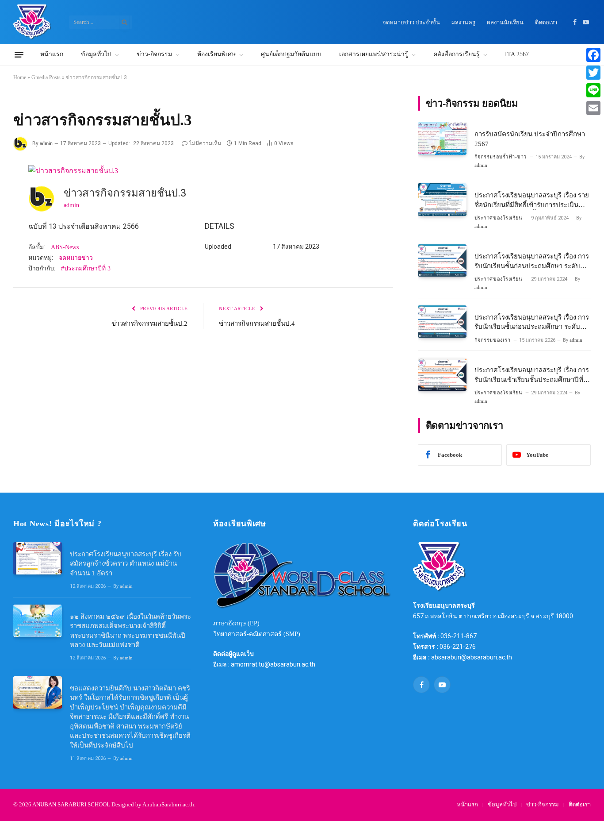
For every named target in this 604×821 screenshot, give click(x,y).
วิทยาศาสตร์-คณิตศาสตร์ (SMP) (256, 634)
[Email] (593, 108)
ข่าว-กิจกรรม (154, 54)
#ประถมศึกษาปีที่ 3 (86, 268)
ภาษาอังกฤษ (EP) (236, 623)
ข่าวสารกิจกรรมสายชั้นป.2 (149, 323)
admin (46, 143)
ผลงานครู (463, 22)
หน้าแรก (51, 54)
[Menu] (19, 54)
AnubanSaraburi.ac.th (168, 804)
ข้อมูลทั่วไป (96, 54)
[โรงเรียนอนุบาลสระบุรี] (32, 22)
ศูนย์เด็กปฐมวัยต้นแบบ (291, 54)
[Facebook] (593, 55)
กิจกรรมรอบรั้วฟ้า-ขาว (500, 156)
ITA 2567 (517, 54)
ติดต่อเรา (546, 22)
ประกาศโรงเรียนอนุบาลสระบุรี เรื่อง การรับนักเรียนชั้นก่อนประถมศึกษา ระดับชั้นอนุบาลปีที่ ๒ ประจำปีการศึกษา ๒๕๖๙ (531, 323)
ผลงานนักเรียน (505, 22)
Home (19, 77)
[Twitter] (593, 72)
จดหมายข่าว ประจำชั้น (411, 22)
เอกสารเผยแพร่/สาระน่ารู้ (373, 54)
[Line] (593, 90)
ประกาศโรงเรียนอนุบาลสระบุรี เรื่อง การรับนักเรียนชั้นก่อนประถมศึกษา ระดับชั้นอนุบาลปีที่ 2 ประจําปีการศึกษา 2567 (531, 262)
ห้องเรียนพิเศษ (216, 54)
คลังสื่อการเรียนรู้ (456, 54)
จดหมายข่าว (76, 257)
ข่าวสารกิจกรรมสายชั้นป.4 (257, 323)
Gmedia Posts (46, 77)
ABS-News (65, 247)
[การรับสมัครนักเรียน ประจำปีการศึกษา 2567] (442, 138)
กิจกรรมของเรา (492, 340)
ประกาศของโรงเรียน (498, 217)
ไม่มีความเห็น (205, 143)
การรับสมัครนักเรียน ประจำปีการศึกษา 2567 (529, 139)
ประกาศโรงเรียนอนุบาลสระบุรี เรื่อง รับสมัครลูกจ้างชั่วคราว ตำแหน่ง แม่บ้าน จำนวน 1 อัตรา (125, 564)
